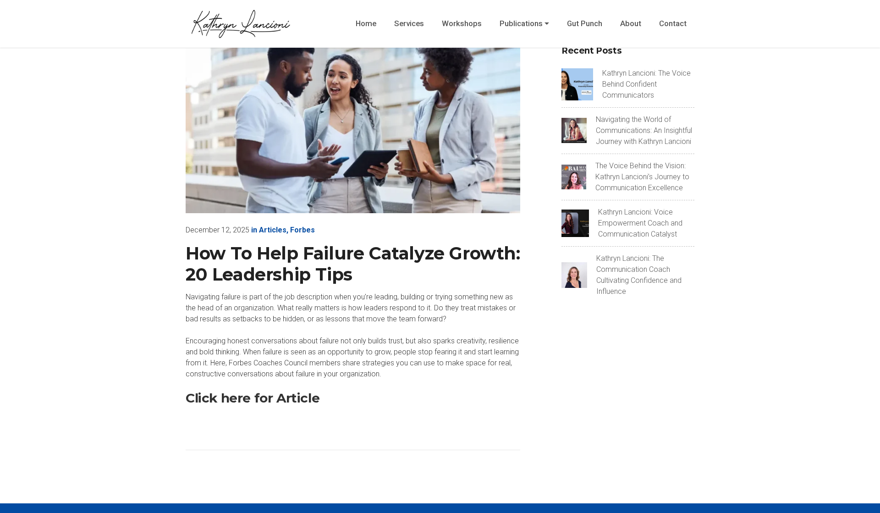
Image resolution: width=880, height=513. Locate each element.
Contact (673, 23)
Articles (272, 230)
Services (409, 23)
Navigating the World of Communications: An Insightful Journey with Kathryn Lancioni (644, 130)
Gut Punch (584, 23)
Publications (521, 23)
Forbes (302, 230)
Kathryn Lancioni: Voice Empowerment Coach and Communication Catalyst (640, 223)
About (630, 23)
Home (366, 23)
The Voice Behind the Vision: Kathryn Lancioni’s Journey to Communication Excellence (642, 176)
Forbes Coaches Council (268, 363)
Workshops (462, 23)
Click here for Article (252, 398)
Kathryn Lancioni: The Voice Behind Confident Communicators (646, 84)
